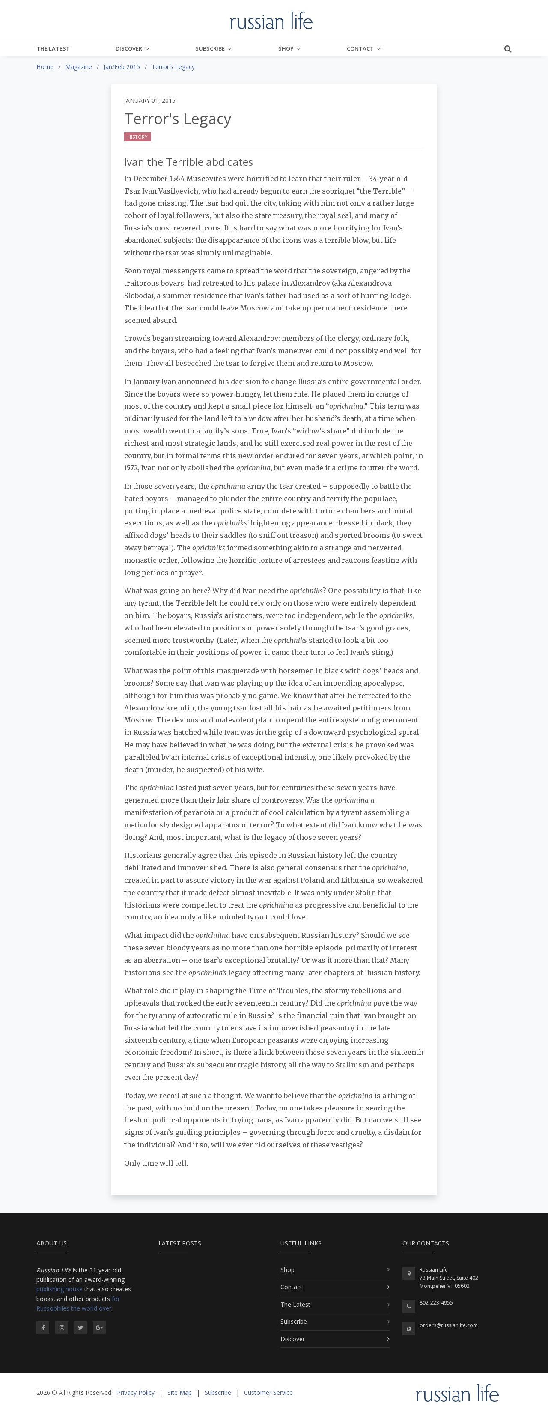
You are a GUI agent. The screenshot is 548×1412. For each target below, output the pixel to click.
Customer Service (268, 1392)
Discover (129, 48)
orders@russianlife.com (449, 1325)
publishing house (59, 1289)
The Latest (53, 48)
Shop (286, 48)
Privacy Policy (136, 1392)
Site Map (179, 1392)
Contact (360, 48)
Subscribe (210, 48)
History (138, 137)
